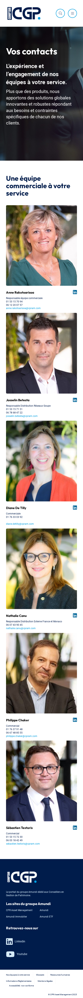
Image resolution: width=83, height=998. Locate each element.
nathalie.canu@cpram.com (21, 628)
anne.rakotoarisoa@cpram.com (23, 308)
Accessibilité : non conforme (21, 985)
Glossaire (40, 975)
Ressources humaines (60, 975)
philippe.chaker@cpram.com (21, 736)
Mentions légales (45, 981)
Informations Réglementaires (18, 981)
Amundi (44, 910)
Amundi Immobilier (16, 916)
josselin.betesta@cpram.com (22, 416)
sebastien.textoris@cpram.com (23, 843)
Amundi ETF (46, 916)
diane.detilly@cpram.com (20, 523)
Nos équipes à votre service (18, 975)
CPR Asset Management (19, 910)
